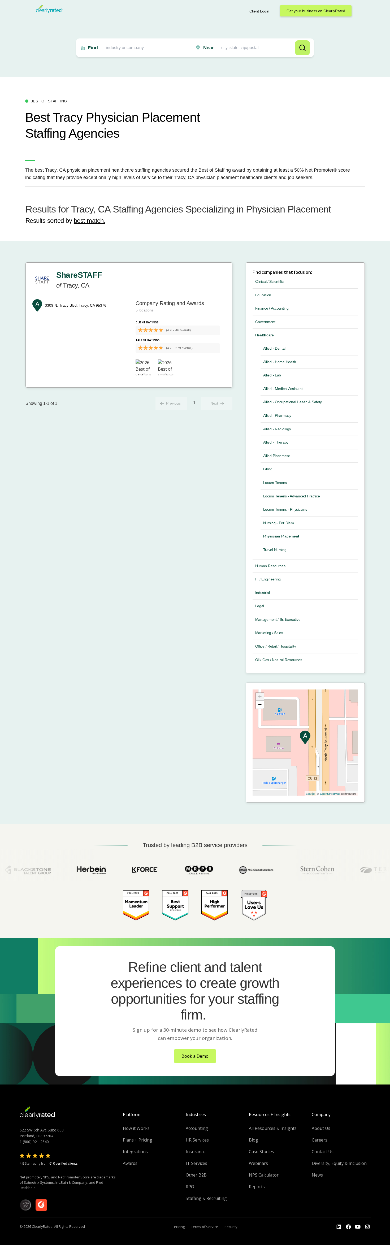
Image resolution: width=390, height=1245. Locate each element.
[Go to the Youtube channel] (358, 1227)
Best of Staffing (214, 170)
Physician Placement (281, 536)
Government (265, 322)
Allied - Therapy (276, 442)
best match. (89, 220)
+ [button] (260, 696)
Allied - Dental (274, 348)
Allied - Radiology (277, 429)
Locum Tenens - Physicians (285, 509)
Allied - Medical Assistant (283, 389)
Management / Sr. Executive (278, 619)
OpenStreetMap (330, 793)
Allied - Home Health (279, 362)
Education (263, 295)
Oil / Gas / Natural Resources (278, 660)
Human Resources (270, 566)
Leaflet (310, 793)
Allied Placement (276, 456)
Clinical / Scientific (269, 281)
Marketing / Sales (269, 633)
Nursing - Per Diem (278, 523)
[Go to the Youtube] (348, 1227)
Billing (267, 469)
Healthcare (264, 335)
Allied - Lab (272, 375)
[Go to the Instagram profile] (367, 1227)
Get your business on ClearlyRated (316, 11)
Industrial (262, 593)
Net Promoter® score (327, 170)
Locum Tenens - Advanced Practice (291, 496)
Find (93, 47)
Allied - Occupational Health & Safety (292, 402)
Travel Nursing (275, 550)
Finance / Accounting (272, 308)
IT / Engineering (268, 579)
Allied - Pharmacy (277, 415)
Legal (259, 606)
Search (302, 47)
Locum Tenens (275, 482)
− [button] (260, 704)
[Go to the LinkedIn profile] (339, 1227)
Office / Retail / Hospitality (275, 646)
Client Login (259, 11)
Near (208, 47)
